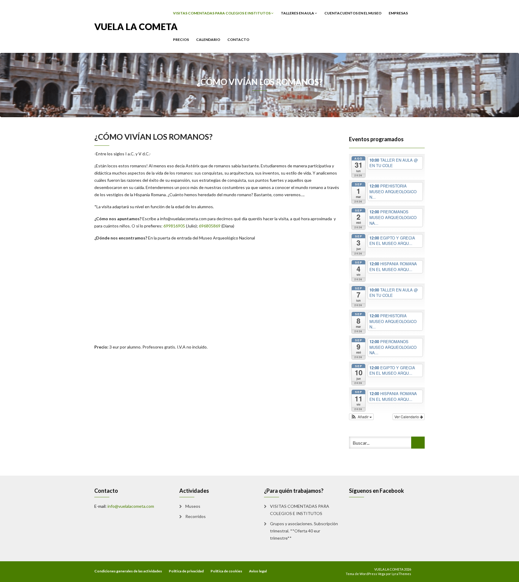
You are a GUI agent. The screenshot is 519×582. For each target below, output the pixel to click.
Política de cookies (226, 571)
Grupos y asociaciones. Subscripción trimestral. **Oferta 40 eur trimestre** (304, 531)
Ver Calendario (407, 416)
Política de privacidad (186, 571)
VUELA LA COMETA (136, 26)
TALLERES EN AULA (298, 13)
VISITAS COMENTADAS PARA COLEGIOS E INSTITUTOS (222, 13)
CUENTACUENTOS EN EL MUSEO (352, 13)
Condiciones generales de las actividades (128, 571)
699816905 (174, 225)
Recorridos (195, 516)
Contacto (238, 39)
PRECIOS (181, 39)
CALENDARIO (208, 39)
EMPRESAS (398, 13)
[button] (361, 417)
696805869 (209, 225)
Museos (192, 506)
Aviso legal (258, 571)
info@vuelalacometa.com (131, 506)
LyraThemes (401, 574)
